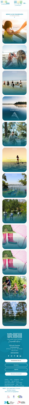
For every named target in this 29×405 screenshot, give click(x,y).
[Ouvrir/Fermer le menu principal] (9, 3)
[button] (24, 3)
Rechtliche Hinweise (11, 390)
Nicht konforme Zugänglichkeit (12, 391)
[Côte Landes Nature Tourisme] (18, 3)
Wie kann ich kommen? (16, 374)
